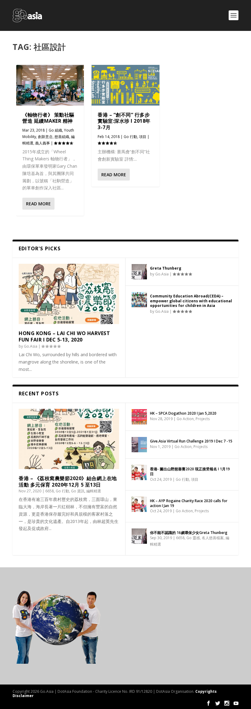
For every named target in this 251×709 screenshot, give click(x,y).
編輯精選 (93, 491)
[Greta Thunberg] (139, 271)
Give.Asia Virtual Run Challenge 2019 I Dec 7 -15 (191, 441)
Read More (38, 204)
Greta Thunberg (165, 268)
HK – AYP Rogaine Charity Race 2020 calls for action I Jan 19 (188, 503)
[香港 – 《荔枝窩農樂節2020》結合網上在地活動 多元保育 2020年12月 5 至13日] (69, 439)
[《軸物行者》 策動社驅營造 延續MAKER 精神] (50, 85)
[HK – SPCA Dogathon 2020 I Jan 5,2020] (139, 416)
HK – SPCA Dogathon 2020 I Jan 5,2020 (183, 413)
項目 (142, 136)
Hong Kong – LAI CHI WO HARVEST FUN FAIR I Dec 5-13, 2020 (64, 336)
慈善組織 (61, 136)
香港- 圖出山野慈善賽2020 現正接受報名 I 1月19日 (190, 471)
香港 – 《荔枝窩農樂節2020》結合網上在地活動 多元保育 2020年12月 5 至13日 (68, 481)
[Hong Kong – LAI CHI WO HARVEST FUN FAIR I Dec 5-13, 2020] (69, 294)
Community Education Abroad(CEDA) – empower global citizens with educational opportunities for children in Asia (191, 300)
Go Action (185, 418)
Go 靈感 (193, 537)
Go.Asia (30, 346)
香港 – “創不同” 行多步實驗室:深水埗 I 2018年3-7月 (124, 121)
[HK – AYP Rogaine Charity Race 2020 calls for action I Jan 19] (139, 504)
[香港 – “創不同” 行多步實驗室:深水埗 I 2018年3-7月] (125, 85)
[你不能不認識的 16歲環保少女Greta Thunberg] (139, 536)
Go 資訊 (77, 491)
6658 (49, 491)
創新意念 (45, 136)
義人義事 (42, 143)
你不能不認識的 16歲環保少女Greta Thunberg (188, 532)
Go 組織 (55, 130)
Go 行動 (130, 136)
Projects (203, 418)
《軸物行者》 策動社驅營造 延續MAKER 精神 (48, 118)
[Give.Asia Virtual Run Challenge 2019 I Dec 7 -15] (139, 444)
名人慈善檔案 (213, 537)
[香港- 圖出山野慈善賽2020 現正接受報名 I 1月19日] (139, 472)
